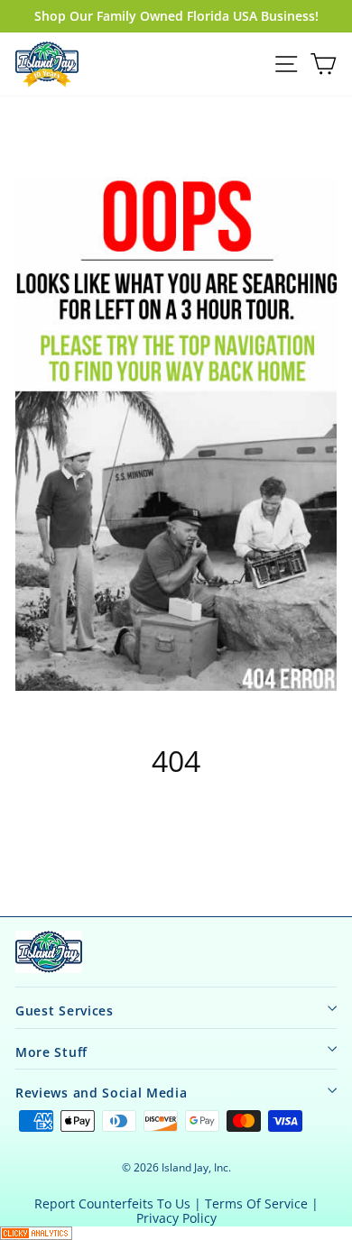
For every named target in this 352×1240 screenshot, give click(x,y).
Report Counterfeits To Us (112, 1203)
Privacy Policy (176, 1217)
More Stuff (51, 1052)
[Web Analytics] (176, 1233)
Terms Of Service (256, 1203)
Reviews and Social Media (101, 1092)
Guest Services (64, 1010)
